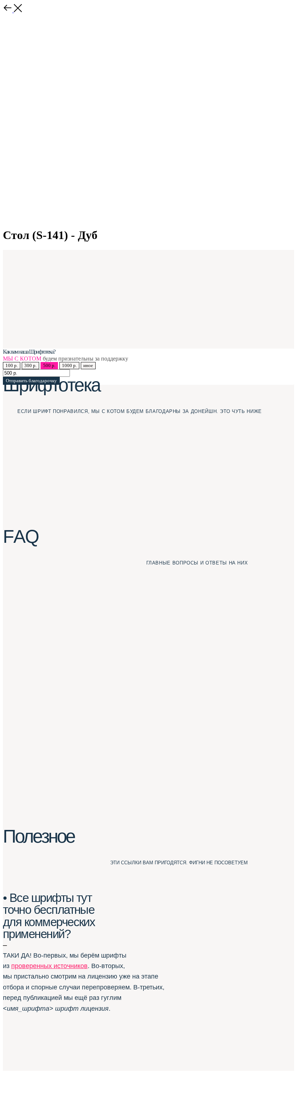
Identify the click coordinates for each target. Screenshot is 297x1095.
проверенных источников (49, 966)
